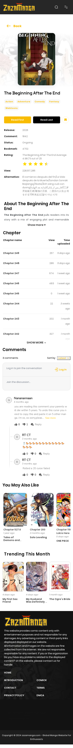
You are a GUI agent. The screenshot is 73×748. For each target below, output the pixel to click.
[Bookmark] (65, 119)
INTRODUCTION (13, 680)
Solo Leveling (38, 537)
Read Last (46, 119)
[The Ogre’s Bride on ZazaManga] (59, 576)
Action (9, 101)
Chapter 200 (37, 529)
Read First (17, 119)
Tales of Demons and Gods (11, 540)
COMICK (41, 680)
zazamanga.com (31, 735)
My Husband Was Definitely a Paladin (36, 601)
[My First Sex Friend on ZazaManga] (13, 576)
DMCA (40, 695)
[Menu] (66, 7)
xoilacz (29, 712)
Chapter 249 (11, 253)
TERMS (40, 687)
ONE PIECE (62, 541)
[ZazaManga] (19, 7)
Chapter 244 (11, 303)
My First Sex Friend (10, 600)
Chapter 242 (11, 334)
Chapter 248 (11, 263)
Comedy (40, 101)
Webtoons (11, 108)
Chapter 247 (11, 273)
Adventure (23, 101)
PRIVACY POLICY (14, 695)
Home (7, 672)
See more (50, 418)
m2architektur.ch (18, 718)
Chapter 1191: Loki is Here (64, 531)
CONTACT (10, 687)
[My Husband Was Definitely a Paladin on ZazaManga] (36, 576)
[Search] (56, 7)
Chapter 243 (11, 318)
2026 (25, 130)
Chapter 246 (11, 283)
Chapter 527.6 (12, 529)
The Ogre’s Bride (59, 599)
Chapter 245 (11, 293)
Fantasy (54, 101)
